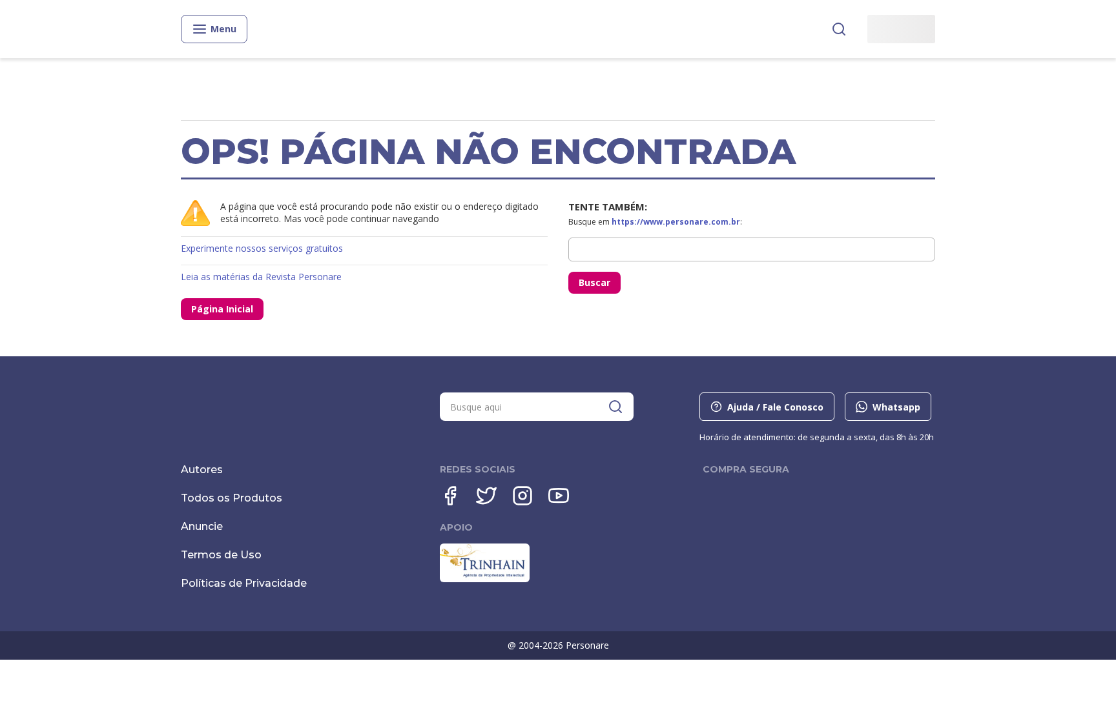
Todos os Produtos (231, 498)
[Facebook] (450, 495)
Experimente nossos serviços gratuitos (262, 248)
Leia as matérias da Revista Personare (261, 276)
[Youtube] (558, 495)
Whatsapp (896, 407)
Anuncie (202, 526)
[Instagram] (522, 495)
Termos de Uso (221, 555)
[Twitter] (486, 495)
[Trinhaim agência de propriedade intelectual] (485, 579)
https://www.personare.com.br (676, 221)
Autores (202, 469)
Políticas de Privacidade (244, 583)
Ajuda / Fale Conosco (775, 407)
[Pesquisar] (839, 29)
